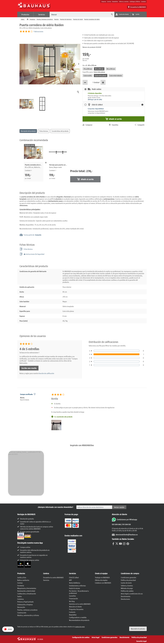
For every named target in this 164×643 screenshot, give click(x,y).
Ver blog (72, 601)
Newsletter (115, 1)
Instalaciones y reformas (77, 585)
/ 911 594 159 (126, 524)
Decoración (21, 607)
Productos (25, 14)
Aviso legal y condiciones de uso (132, 593)
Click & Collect (74, 577)
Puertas (56, 19)
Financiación (73, 598)
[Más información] (142, 105)
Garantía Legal (141, 641)
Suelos (19, 596)
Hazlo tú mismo (74, 588)
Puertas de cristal (78, 19)
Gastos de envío (126, 583)
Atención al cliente (75, 607)
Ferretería (20, 585)
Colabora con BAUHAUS (103, 583)
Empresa (104, 1)
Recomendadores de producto (79, 620)
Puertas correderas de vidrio (92, 19)
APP (70, 580)
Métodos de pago (127, 588)
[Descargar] (20, 564)
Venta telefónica (74, 583)
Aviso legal (95, 637)
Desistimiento (125, 596)
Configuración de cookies (80, 637)
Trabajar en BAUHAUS (102, 577)
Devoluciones (125, 599)
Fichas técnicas (43, 131)
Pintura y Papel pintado (25, 602)
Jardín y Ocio (21, 577)
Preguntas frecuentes (76, 609)
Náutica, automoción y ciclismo (28, 615)
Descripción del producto (28, 131)
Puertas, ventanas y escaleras (27, 610)
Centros (109, 1)
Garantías (72, 596)
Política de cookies (127, 591)
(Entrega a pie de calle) (95, 99)
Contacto (143, 1)
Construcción (21, 613)
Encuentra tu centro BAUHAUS (53, 577)
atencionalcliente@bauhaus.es (127, 534)
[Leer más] (72, 525)
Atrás (22, 19)
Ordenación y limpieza (25, 604)
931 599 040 (116, 524)
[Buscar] (111, 14)
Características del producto (60, 131)
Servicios (41, 14)
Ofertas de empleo (101, 580)
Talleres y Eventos (127, 585)
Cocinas (20, 583)
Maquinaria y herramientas (26, 588)
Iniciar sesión (119, 507)
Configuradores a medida (77, 617)
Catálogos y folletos (135, 1)
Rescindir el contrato (138, 629)
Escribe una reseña (29, 368)
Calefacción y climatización (26, 593)
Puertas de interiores (66, 19)
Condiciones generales (128, 577)
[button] (78, 64)
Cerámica (20, 599)
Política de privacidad (128, 580)
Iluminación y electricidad (26, 591)
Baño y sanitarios (23, 580)
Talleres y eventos (124, 1)
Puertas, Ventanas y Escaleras (45, 19)
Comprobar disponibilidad (96, 109)
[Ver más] (72, 546)
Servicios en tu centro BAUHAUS (79, 604)
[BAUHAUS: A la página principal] (34, 6)
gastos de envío (80, 627)
